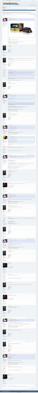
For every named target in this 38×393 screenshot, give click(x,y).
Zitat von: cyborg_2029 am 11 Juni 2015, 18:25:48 (12, 95)
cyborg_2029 (4, 69)
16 (13, 385)
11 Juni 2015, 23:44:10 (9, 135)
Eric (3, 17)
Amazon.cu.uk (12, 199)
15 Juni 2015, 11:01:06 (9, 250)
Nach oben (3, 385)
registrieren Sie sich (19, 0)
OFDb (3, 11)
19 (15, 385)
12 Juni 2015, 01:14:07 (9, 154)
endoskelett (4, 45)
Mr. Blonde (4, 135)
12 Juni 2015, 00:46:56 (9, 146)
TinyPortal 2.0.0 (18, 392)
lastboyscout (4, 217)
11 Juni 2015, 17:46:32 (9, 57)
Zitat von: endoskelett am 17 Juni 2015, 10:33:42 (12, 319)
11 (10, 385)
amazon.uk (13, 106)
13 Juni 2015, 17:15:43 (9, 182)
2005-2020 (20, 392)
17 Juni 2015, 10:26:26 (9, 294)
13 (11, 385)
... (7, 385)
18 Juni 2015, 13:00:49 (9, 341)
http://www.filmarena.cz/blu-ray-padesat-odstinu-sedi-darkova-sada (14, 343)
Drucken (34, 385)
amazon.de (19, 106)
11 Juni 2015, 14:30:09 (9, 17)
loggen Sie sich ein (14, 0)
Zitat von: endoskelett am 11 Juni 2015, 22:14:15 (13, 138)
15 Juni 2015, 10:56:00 (9, 226)
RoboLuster (4, 182)
